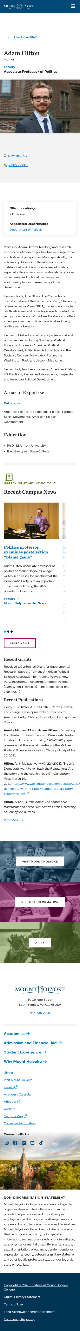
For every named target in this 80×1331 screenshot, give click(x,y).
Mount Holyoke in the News (25, 603)
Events (9, 1087)
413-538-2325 (18, 165)
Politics (9, 403)
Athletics (10, 1101)
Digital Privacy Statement (22, 1297)
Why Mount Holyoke (23, 1061)
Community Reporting (19, 1319)
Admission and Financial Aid (30, 1042)
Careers (9, 1109)
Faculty (9, 67)
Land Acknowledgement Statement (29, 1312)
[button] (5, 631)
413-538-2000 (40, 1013)
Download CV (17, 155)
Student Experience (22, 1052)
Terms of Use (13, 1304)
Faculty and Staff (25, 37)
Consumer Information (20, 1123)
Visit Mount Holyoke (18, 1080)
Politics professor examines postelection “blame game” (26, 552)
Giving (8, 1072)
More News (20, 643)
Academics (14, 1033)
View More (11, 820)
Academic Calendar (18, 1094)
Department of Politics (26, 229)
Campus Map (13, 1116)
